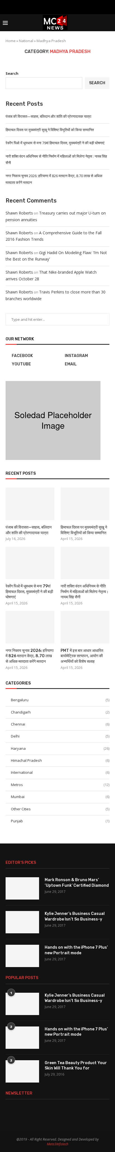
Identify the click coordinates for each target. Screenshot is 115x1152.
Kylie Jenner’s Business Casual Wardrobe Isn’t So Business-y (75, 916)
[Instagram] (50, 6)
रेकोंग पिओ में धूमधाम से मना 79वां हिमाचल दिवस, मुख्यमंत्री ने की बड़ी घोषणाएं (55, 142)
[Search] (109, 23)
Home (11, 40)
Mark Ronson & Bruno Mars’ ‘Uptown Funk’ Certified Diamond (77, 883)
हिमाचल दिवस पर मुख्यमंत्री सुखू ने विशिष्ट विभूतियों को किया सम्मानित (50, 129)
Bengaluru (60, 699)
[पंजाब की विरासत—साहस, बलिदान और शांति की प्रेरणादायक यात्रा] (30, 504)
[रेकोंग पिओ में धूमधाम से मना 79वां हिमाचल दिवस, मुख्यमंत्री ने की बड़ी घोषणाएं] (30, 563)
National (26, 40)
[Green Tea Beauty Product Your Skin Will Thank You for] (22, 1071)
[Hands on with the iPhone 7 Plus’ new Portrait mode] (22, 956)
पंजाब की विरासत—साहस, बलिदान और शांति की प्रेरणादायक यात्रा (48, 116)
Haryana (60, 748)
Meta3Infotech (57, 1144)
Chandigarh (60, 712)
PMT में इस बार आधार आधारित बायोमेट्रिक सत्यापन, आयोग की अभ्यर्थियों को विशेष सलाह (82, 656)
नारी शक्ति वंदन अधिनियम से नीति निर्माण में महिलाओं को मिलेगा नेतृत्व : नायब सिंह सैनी (84, 591)
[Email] (64, 6)
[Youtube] (57, 6)
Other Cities (60, 808)
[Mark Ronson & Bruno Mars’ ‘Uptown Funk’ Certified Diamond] (22, 888)
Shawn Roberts (19, 213)
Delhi (60, 736)
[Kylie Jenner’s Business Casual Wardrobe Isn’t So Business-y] (22, 922)
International (60, 772)
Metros (60, 784)
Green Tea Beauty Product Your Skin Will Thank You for (76, 1066)
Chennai (60, 724)
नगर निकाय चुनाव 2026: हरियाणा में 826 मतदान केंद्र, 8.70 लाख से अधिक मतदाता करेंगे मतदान (30, 656)
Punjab (60, 820)
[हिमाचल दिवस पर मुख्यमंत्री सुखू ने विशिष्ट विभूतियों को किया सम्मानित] (85, 504)
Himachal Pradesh (60, 760)
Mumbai (60, 796)
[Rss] (72, 6)
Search (12, 73)
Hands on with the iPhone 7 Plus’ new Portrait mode (76, 950)
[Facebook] (43, 6)
